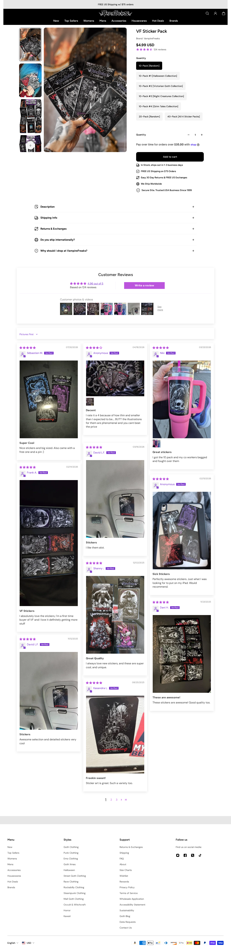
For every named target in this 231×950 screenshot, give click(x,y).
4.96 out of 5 (95, 283)
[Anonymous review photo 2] (90, 402)
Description (47, 206)
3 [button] (116, 799)
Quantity (141, 134)
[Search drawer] (207, 13)
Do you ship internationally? (57, 239)
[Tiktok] (200, 855)
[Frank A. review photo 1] (48, 543)
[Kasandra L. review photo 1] (115, 734)
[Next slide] (30, 145)
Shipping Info (48, 217)
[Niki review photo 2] (157, 443)
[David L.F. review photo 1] (115, 499)
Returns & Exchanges (53, 228)
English (11, 942)
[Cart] (224, 13)
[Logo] (115, 13)
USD (29, 942)
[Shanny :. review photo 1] (115, 615)
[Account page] (215, 13)
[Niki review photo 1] (182, 399)
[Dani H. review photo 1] (182, 654)
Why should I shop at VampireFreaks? (63, 250)
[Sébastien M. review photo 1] (48, 399)
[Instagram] (177, 855)
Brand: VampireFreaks (148, 38)
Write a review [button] (144, 285)
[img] (27, 348)
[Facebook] (185, 855)
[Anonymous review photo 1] (115, 378)
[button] (121, 799)
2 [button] (111, 799)
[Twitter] (192, 855)
